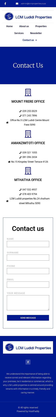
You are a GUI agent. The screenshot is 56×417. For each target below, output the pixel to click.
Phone (11, 266)
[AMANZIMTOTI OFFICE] (28, 134)
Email (10, 280)
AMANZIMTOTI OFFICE (28, 143)
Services (19, 33)
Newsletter (36, 33)
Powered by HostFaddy (28, 411)
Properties (41, 26)
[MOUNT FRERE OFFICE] (28, 92)
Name (10, 239)
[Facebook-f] (28, 362)
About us (24, 26)
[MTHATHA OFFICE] (28, 171)
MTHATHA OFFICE (28, 180)
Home (9, 26)
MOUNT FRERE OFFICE (28, 101)
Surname (13, 253)
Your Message (16, 293)
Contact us (28, 40)
